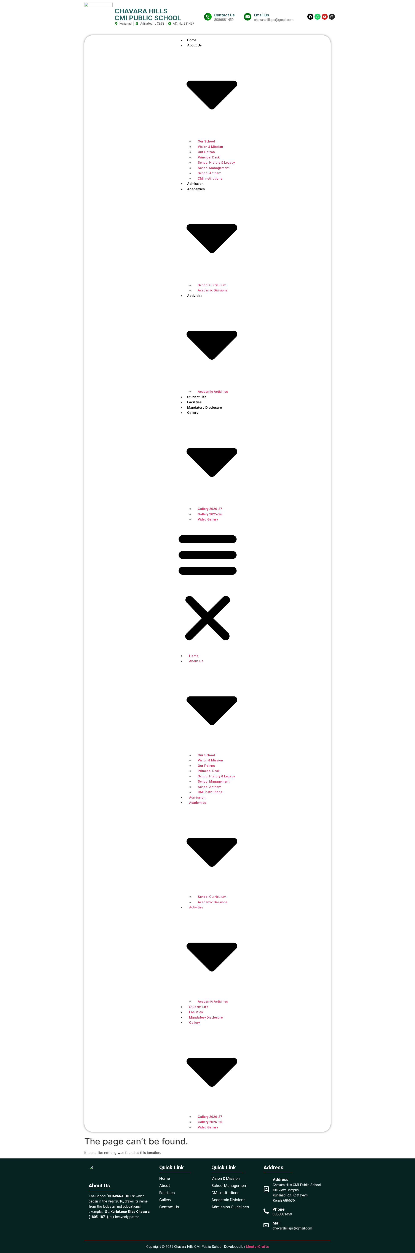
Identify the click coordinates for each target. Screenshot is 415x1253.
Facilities (194, 402)
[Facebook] (310, 17)
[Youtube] (325, 17)
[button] (207, 586)
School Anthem (209, 173)
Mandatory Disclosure (204, 407)
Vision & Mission (210, 147)
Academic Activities (213, 392)
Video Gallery (208, 519)
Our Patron (206, 152)
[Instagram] (332, 17)
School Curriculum (212, 285)
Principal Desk (209, 157)
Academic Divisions (212, 290)
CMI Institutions (210, 178)
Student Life (196, 397)
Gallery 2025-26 (210, 514)
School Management (214, 168)
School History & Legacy (216, 163)
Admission (195, 184)
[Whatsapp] (317, 17)
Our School (206, 141)
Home (191, 40)
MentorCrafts (257, 1247)
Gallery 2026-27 (210, 509)
